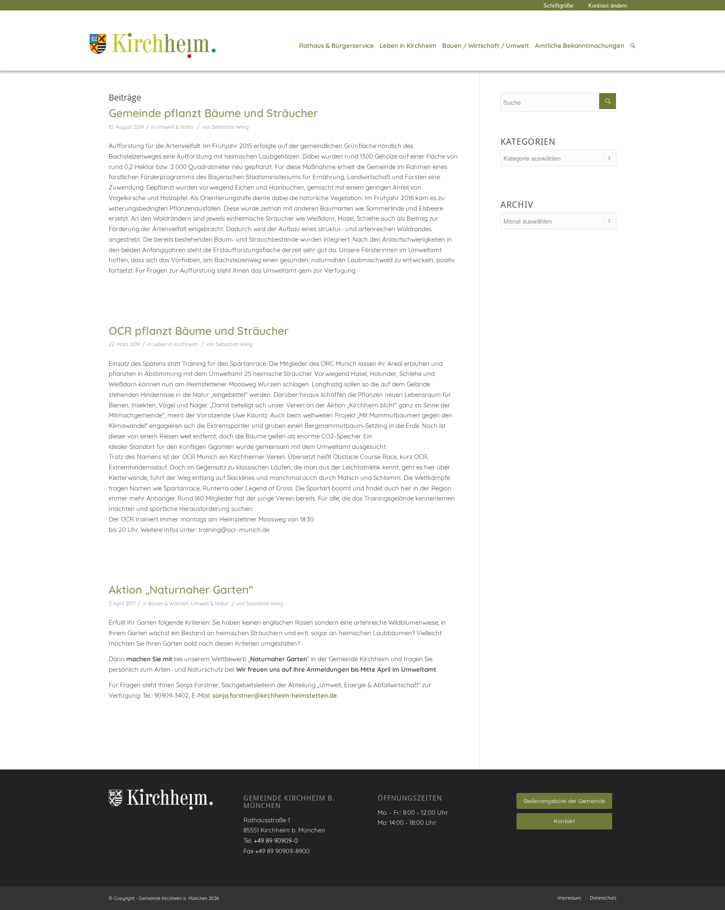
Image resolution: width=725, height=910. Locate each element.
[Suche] (631, 45)
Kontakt (564, 821)
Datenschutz (603, 898)
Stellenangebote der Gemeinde (564, 801)
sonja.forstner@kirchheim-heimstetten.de (274, 695)
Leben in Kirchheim (175, 344)
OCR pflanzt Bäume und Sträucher (199, 330)
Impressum (569, 898)
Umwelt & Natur (175, 127)
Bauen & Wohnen (168, 603)
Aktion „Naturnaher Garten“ (181, 589)
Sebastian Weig (230, 127)
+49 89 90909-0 (276, 841)
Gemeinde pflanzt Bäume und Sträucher (213, 113)
